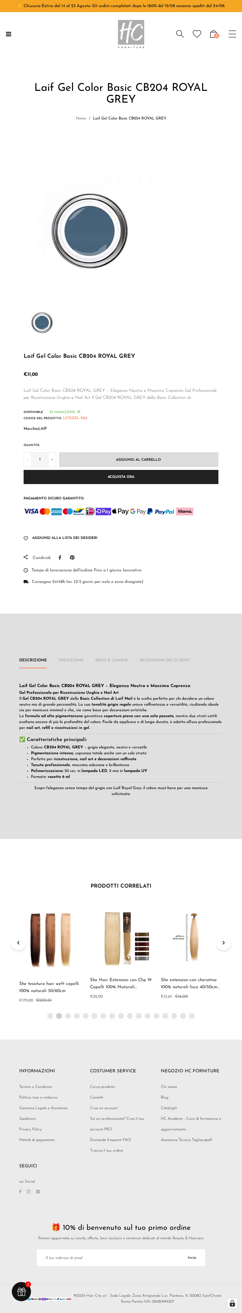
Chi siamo (169, 1087)
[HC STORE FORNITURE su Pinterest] (38, 1192)
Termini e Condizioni (35, 1087)
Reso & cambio (111, 660)
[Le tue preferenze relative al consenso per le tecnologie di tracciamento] (232, 1303)
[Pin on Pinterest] (73, 557)
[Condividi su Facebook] (61, 557)
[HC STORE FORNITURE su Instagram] (29, 1192)
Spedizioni (27, 1119)
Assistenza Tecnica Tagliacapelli (186, 1140)
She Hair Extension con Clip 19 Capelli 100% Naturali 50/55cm (120, 987)
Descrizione (33, 660)
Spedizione (71, 660)
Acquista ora (121, 477)
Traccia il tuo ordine (106, 1151)
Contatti (96, 1097)
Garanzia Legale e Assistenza (43, 1108)
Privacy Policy (30, 1129)
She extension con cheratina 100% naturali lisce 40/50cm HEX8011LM (189, 987)
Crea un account (103, 1108)
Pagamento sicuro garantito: (54, 498)
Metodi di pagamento (37, 1140)
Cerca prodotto (102, 1087)
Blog (165, 1097)
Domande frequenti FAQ (110, 1140)
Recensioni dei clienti (165, 660)
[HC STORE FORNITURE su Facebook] (20, 1192)
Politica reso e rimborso (38, 1097)
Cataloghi (169, 1108)
